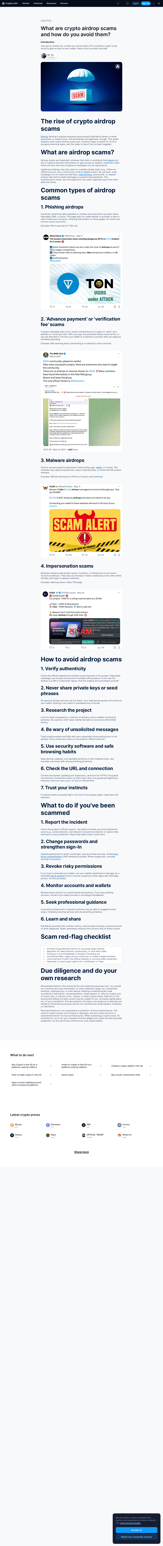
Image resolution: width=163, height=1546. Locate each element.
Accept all (136, 1530)
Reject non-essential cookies (136, 1537)
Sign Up (145, 3)
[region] (136, 1528)
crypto (46, 21)
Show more (81, 1152)
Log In (135, 3)
